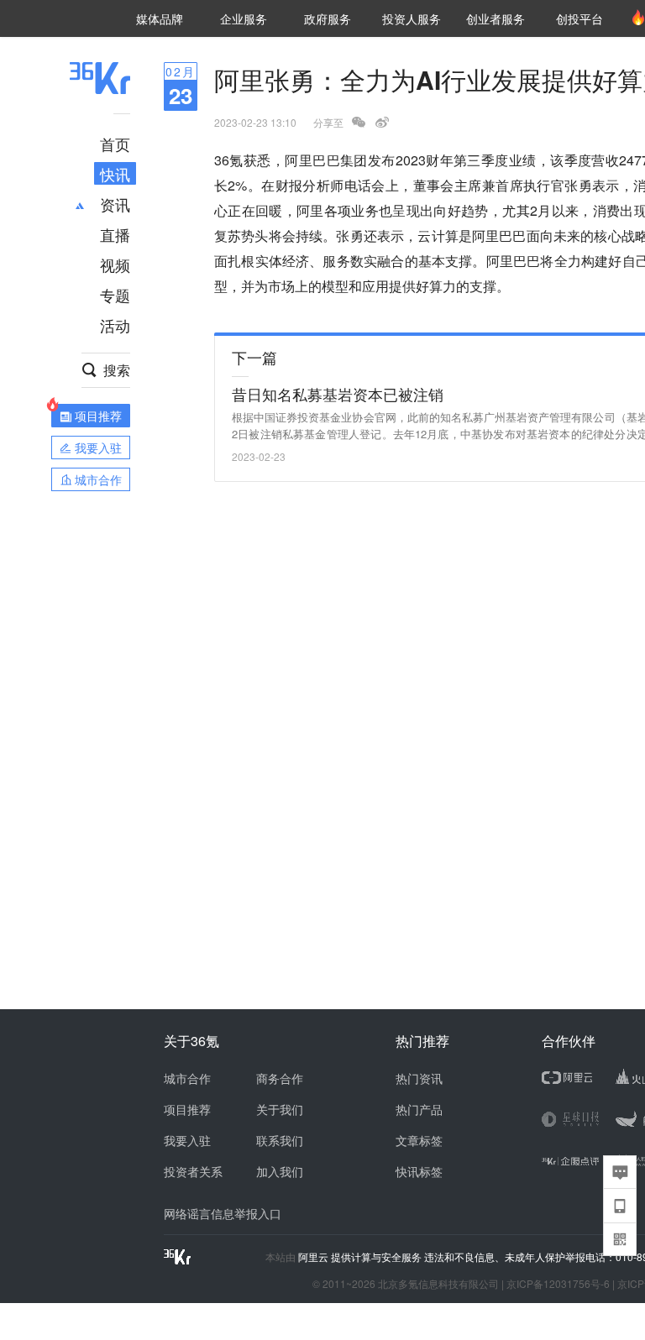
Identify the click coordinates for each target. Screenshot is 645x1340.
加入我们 (279, 1171)
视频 (115, 264)
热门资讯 (419, 1078)
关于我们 (279, 1109)
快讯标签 (419, 1171)
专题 (115, 295)
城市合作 (187, 1078)
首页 (115, 143)
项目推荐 (187, 1109)
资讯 (115, 204)
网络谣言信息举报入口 (222, 1213)
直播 (115, 234)
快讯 (115, 174)
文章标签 (419, 1140)
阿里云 (314, 1256)
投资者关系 (193, 1171)
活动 (115, 325)
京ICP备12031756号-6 (558, 1283)
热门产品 (419, 1109)
